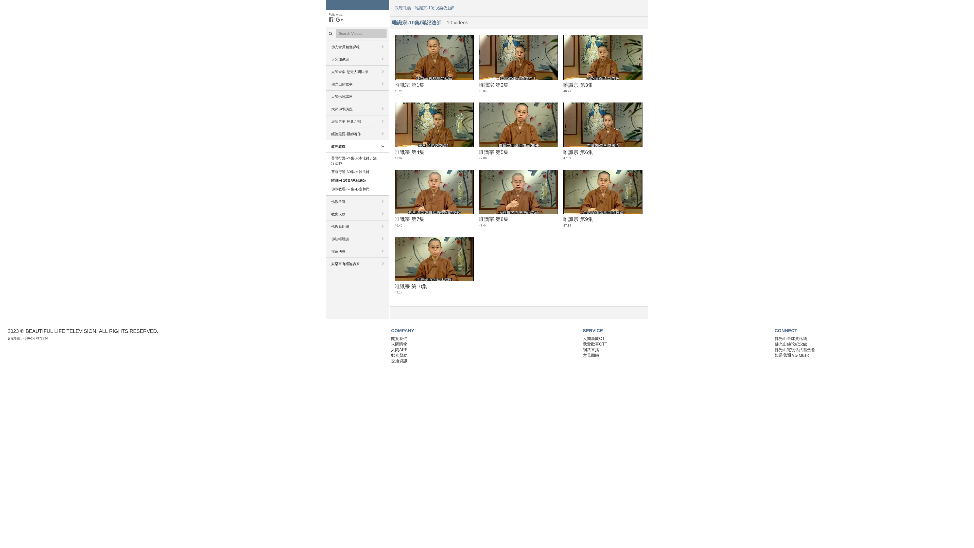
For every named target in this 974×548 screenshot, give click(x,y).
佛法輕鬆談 (340, 239)
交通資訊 (399, 361)
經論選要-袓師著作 (346, 134)
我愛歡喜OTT (595, 344)
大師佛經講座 (342, 97)
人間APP (399, 350)
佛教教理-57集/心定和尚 (350, 189)
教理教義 (338, 146)
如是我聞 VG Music (792, 355)
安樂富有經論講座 (345, 264)
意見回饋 (591, 355)
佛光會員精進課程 (345, 47)
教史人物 (338, 214)
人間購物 (399, 344)
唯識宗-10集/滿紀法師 (348, 180)
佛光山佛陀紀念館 (791, 344)
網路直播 (591, 350)
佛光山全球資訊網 (791, 338)
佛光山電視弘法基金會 (795, 350)
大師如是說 (340, 59)
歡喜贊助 (399, 355)
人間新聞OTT (595, 338)
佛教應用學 (340, 227)
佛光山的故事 (342, 84)
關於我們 (399, 338)
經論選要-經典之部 (346, 121)
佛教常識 (338, 202)
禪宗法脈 (338, 251)
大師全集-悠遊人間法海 (349, 72)
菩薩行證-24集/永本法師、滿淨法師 (354, 160)
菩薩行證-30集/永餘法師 (350, 172)
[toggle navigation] (383, 46)
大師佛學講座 (342, 109)
